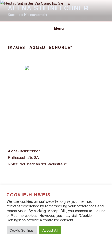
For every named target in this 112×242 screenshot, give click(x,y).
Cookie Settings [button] (22, 230)
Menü (59, 28)
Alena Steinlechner (48, 7)
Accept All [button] (50, 230)
